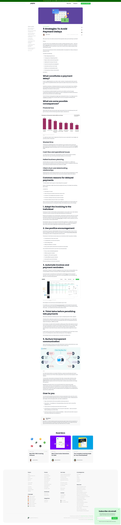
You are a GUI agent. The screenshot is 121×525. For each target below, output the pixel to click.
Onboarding (30, 484)
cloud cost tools (46, 379)
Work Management (46, 26)
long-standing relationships (72, 232)
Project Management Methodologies (83, 510)
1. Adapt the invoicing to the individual (32, 36)
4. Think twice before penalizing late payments (31, 45)
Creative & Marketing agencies (65, 474)
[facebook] (82, 27)
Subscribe (115, 518)
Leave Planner (46, 481)
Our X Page (63, 500)
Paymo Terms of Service (84, 516)
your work (47, 45)
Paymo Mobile (46, 495)
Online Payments (47, 485)
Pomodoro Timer (47, 488)
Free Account (30, 478)
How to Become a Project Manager (82, 506)
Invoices (78, 478)
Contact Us (62, 497)
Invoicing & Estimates (47, 484)
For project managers (63, 484)
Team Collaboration (47, 478)
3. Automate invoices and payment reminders (31, 41)
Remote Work (62, 488)
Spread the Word (30, 489)
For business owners (63, 482)
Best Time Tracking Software (81, 493)
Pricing (29, 477)
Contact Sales (30, 482)
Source (44, 370)
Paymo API (46, 501)
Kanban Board (46, 477)
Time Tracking (46, 474)
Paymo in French (32, 504)
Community (62, 496)
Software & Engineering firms (65, 475)
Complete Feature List (31, 475)
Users (78, 475)
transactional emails (60, 305)
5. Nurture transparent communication (31, 49)
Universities (62, 489)
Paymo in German (32, 496)
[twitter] (82, 30)
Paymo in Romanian (32, 499)
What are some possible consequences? (32, 31)
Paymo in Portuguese (32, 503)
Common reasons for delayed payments (31, 34)
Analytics (78, 481)
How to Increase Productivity (81, 509)
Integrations (46, 500)
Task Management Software (81, 499)
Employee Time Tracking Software (82, 495)
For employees (62, 485)
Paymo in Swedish (32, 506)
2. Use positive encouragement (30, 39)
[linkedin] (82, 32)
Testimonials (30, 488)
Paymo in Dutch (31, 497)
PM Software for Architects (81, 489)
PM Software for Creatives (81, 488)
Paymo (67, 274)
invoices (50, 300)
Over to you (30, 50)
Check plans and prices (73, 1)
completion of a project (47, 97)
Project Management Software (82, 492)
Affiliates (29, 491)
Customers (29, 486)
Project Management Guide (81, 486)
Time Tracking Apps (80, 505)
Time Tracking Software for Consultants (83, 496)
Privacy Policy (91, 516)
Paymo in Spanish (32, 500)
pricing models (59, 218)
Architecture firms (63, 477)
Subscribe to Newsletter (85, 3)
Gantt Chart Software (80, 503)
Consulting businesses (64, 478)
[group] (38, 449)
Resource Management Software (82, 502)
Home (29, 474)
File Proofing (46, 487)
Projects (78, 477)
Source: (44, 134)
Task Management (47, 475)
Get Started (79, 474)
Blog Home (69, 3)
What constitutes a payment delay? (31, 29)
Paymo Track (46, 493)
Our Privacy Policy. (90, 519)
